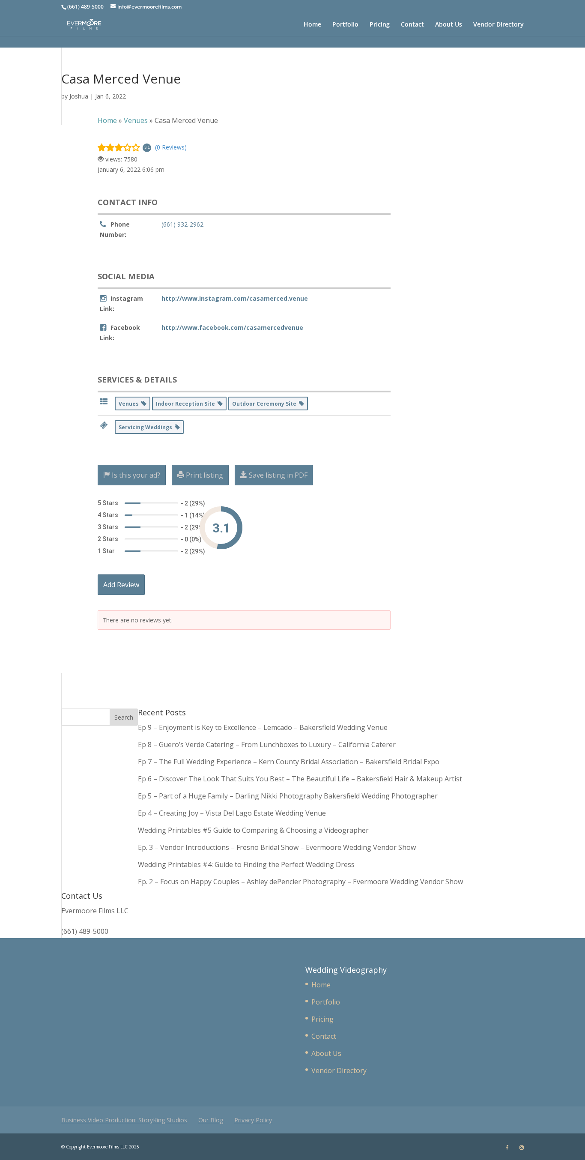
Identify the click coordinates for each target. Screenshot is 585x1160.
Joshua (78, 96)
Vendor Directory (498, 24)
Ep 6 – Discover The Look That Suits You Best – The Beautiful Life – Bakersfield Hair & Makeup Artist (300, 778)
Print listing (203, 475)
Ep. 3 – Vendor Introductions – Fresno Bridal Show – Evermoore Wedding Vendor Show (277, 847)
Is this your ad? (135, 475)
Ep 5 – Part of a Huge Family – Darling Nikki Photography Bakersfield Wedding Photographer (288, 796)
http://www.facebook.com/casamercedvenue (232, 327)
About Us (448, 24)
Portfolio (345, 24)
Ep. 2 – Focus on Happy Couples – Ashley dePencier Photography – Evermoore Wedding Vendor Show (300, 881)
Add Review (121, 584)
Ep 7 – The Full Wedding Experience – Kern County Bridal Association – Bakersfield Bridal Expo (289, 761)
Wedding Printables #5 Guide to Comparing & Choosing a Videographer (253, 830)
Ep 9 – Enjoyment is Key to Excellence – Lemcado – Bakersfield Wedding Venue (263, 727)
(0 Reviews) (171, 147)
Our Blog (210, 1120)
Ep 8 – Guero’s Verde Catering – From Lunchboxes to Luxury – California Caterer (268, 744)
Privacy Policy (253, 1120)
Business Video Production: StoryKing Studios (124, 1120)
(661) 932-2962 (182, 224)
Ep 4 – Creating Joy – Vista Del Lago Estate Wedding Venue (232, 813)
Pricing (380, 24)
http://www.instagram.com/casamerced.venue (234, 298)
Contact (412, 24)
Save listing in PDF (277, 475)
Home (312, 24)
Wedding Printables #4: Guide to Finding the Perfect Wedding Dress (246, 864)
